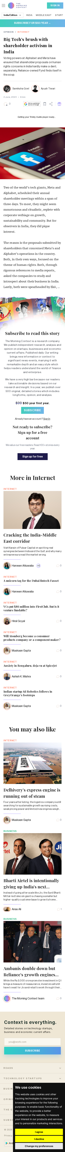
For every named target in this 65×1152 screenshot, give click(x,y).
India (29, 15)
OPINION (8, 32)
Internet (23, 32)
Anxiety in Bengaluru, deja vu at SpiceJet (30, 665)
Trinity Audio (36, 117)
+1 (38, 566)
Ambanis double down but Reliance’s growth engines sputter (29, 975)
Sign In (55, 5)
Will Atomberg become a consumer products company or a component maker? (31, 638)
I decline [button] (39, 1138)
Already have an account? (32, 419)
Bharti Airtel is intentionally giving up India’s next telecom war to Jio (31, 887)
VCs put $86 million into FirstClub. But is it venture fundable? (31, 608)
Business (10, 831)
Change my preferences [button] (39, 1146)
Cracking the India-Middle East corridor (30, 538)
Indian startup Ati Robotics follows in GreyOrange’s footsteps (27, 693)
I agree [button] (39, 1131)
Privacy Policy (11, 1135)
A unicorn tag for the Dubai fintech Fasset (31, 580)
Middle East (44, 15)
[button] (7, 104)
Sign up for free (32, 456)
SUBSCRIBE (32, 410)
